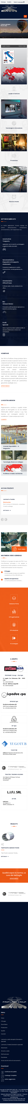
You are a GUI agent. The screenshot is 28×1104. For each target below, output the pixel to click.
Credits (9, 2)
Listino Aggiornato (10, 1079)
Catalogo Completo (11, 1075)
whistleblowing (14, 1097)
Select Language (18, 2)
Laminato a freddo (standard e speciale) (12, 1044)
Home (2, 1018)
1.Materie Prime (14, 604)
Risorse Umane (14, 201)
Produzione (14, 160)
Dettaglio (13, 58)
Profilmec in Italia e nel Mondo (12, 473)
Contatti (3, 1034)
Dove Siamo (4, 1024)
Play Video (21, 549)
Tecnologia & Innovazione (14, 128)
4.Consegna (14, 644)
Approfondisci (5, 386)
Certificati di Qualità (11, 1072)
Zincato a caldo (5, 1051)
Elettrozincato (5, 1054)
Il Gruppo (3, 419)
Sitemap (3, 2)
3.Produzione (14, 630)
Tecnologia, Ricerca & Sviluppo (13, 462)
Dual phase (4, 1057)
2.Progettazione (14, 617)
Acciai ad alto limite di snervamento (10, 1060)
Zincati (5, 499)
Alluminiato (4, 1047)
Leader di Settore (14, 93)
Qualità (3, 1030)
